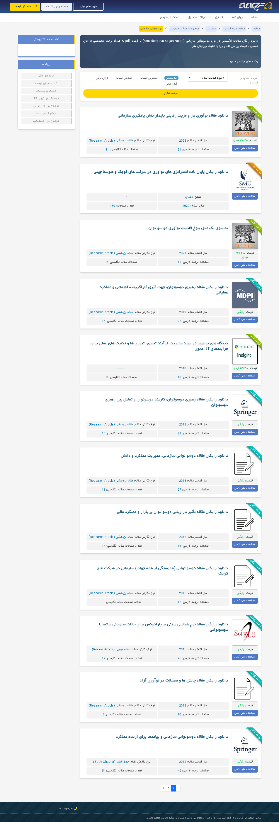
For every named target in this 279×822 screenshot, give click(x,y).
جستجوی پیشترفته (46, 90)
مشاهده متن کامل (244, 148)
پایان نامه (237, 17)
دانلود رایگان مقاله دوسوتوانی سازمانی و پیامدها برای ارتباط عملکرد (172, 737)
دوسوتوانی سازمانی (151, 28)
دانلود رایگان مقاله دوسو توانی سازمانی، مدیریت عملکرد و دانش (174, 456)
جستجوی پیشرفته (57, 6)
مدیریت (211, 28)
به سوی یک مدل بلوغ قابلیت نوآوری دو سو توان (188, 228)
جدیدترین (171, 78)
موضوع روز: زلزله (46, 113)
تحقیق (219, 17)
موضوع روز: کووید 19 (46, 98)
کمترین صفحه (124, 78)
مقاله (254, 17)
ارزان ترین (102, 78)
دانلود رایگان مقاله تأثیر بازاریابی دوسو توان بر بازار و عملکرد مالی (172, 512)
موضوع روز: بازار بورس (46, 105)
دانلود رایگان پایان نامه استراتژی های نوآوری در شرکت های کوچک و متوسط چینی (161, 172)
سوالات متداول (197, 17)
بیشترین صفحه (149, 78)
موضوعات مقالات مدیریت (184, 28)
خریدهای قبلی (88, 6)
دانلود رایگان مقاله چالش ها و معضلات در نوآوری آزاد (184, 681)
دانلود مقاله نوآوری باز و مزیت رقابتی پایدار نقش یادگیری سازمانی (173, 116)
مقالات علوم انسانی (234, 28)
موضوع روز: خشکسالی (46, 121)
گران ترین (171, 83)
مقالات (256, 28)
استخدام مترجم (169, 17)
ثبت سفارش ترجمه (25, 6)
